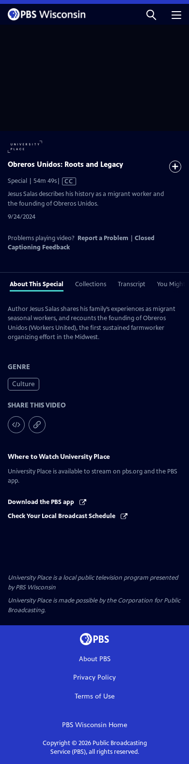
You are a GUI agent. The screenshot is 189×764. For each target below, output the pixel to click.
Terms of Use (95, 696)
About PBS (94, 659)
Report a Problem (103, 238)
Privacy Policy (94, 677)
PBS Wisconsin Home (94, 725)
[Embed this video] (16, 424)
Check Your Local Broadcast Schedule (62, 516)
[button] (151, 14)
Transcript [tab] (131, 284)
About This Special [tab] (36, 284)
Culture (23, 384)
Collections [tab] (90, 284)
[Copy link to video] (37, 424)
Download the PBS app (42, 502)
